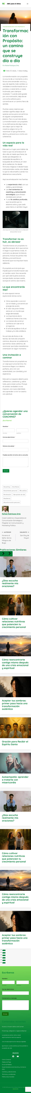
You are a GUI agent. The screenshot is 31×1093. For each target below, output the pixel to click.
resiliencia (7, 498)
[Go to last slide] (3, 553)
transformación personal (12, 502)
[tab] (3, 950)
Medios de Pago (6, 1062)
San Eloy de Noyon (24, 535)
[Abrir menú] (27, 3)
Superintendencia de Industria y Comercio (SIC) (14, 1068)
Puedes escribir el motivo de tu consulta (15, 455)
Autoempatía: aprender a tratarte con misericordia (15, 779)
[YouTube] (18, 1056)
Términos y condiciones (8, 1074)
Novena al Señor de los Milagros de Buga (6, 537)
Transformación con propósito (14, 26)
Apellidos (18, 433)
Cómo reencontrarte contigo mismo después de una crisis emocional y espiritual (15, 663)
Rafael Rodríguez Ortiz (11, 514)
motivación (7, 494)
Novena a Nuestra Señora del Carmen (13, 1026)
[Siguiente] (9, 553)
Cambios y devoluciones (9, 1072)
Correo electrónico (9, 437)
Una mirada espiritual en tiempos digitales (14, 1041)
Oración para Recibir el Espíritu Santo (15, 743)
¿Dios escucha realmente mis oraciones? (10, 583)
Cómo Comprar (6, 1059)
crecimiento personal (10, 490)
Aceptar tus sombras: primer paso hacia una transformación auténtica (14, 704)
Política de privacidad (8, 1077)
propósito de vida (19, 494)
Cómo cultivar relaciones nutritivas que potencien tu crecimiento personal (14, 623)
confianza (15, 487)
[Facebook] (13, 1056)
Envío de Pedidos (7, 1064)
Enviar (6, 471)
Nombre (5, 433)
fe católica (23, 490)
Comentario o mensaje (9, 998)
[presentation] (15, 566)
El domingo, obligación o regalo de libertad (14, 1031)
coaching (7, 487)
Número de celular (9, 446)
